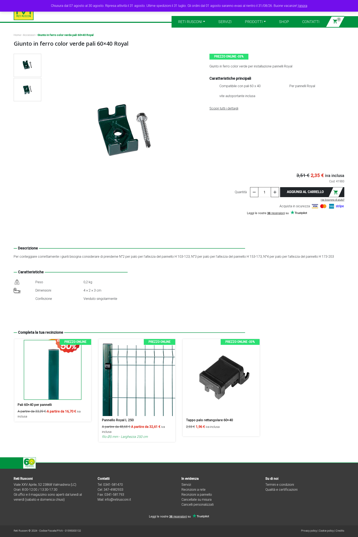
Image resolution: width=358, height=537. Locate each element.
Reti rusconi (190, 22)
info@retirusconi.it (118, 500)
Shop (284, 22)
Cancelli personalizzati (197, 504)
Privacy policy (309, 530)
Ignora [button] (302, 6)
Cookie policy (326, 530)
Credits (340, 530)
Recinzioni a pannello (196, 495)
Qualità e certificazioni (281, 490)
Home (17, 35)
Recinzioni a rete (193, 490)
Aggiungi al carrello (312, 192)
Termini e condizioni (279, 485)
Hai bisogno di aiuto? (332, 199)
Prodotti (254, 22)
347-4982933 (113, 490)
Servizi (225, 22)
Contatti (310, 22)
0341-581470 (113, 485)
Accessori (29, 35)
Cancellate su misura (196, 500)
